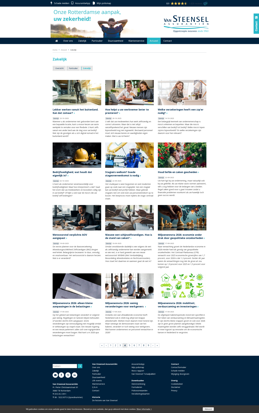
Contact (95, 390)
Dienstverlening (138, 384)
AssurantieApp (82, 3)
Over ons (96, 367)
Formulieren (137, 387)
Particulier (96, 374)
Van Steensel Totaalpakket (144, 374)
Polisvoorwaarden (139, 390)
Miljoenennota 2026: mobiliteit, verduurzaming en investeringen (177, 304)
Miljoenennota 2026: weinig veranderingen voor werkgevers (124, 304)
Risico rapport (138, 370)
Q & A (94, 387)
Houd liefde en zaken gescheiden (177, 172)
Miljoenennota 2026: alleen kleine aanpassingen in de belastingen (73, 304)
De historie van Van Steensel (104, 400)
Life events (97, 380)
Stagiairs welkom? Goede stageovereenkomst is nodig (122, 173)
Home (55, 50)
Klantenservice (98, 384)
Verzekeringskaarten (141, 393)
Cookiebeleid (177, 384)
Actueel (64, 50)
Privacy (174, 390)
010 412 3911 (60, 394)
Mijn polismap (104, 3)
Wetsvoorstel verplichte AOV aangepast (70, 236)
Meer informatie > (144, 409)
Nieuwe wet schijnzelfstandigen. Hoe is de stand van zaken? (128, 236)
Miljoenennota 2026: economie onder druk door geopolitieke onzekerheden (180, 236)
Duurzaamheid (98, 377)
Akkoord (208, 409)
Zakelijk (95, 370)
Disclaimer (175, 387)
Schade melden (61, 3)
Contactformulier (178, 367)
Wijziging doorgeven (180, 374)
